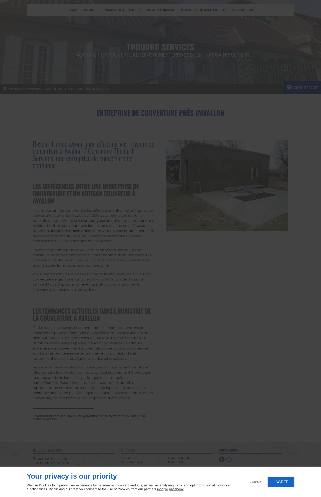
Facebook (176, 489)
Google (162, 489)
